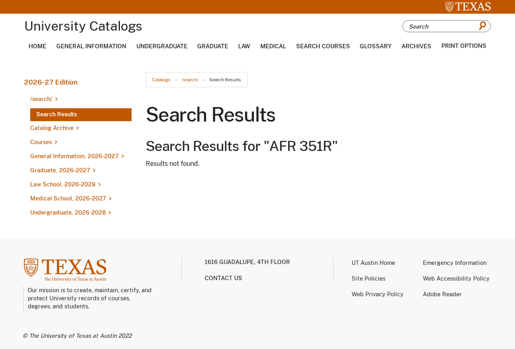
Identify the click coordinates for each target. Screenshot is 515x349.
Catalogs (161, 80)
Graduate (212, 46)
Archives (416, 46)
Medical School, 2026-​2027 (68, 198)
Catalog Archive (52, 128)
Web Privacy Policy (378, 294)
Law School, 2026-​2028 (62, 184)
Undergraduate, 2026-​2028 (68, 212)
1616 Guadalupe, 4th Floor (247, 262)
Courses (41, 142)
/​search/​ (41, 99)
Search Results (56, 114)
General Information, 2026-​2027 (74, 156)
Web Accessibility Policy (456, 278)
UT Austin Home (373, 263)
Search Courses (323, 46)
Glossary (375, 46)
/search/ (189, 80)
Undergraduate (161, 46)
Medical (273, 46)
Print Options (463, 46)
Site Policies (368, 278)
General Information (91, 46)
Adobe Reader (442, 294)
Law (244, 46)
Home (37, 46)
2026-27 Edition (51, 82)
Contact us (223, 278)
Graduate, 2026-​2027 (60, 170)
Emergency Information (454, 263)
